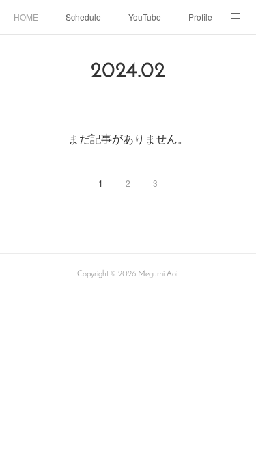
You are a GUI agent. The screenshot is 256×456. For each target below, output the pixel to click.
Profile (200, 17)
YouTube (144, 17)
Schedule (83, 17)
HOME (26, 17)
